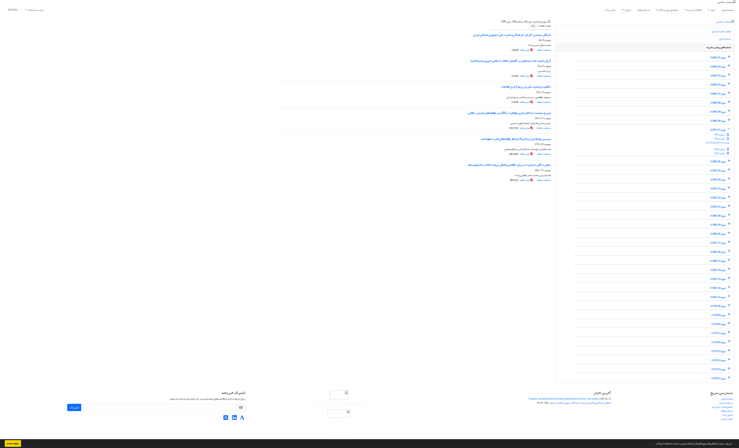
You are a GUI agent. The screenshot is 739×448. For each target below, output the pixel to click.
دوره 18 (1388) (718, 233)
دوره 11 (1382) (718, 297)
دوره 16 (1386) (718, 251)
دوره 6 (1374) (718, 342)
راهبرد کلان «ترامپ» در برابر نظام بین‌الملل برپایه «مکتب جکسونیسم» (509, 165)
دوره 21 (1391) (718, 206)
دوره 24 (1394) (718, 179)
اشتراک (74, 407)
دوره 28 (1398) (718, 120)
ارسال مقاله (643, 9)
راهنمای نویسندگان (668, 9)
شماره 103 (720, 149)
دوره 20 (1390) (718, 215)
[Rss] (226, 418)
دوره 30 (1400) (718, 102)
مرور (712, 9)
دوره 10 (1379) (718, 306)
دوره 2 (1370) (718, 378)
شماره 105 (720, 134)
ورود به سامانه (35, 9)
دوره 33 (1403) (718, 75)
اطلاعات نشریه (694, 9)
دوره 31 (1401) (718, 93)
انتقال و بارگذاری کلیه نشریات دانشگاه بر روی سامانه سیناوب (580, 402)
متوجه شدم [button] (13, 443)
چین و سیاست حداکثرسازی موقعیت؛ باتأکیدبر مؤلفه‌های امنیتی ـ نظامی (509, 113)
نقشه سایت (727, 418)
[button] (654, 444)
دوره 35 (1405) (718, 57)
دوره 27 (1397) (718, 129)
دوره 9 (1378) (718, 315)
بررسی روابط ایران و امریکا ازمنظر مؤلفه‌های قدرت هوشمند (516, 139)
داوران (627, 9)
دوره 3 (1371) (718, 369)
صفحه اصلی (727, 9)
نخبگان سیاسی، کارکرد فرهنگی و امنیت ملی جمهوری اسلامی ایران (512, 35)
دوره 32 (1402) (718, 84)
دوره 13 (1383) (718, 279)
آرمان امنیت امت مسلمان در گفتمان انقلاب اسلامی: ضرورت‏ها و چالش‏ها (511, 61)
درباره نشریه (726, 402)
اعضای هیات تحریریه (722, 406)
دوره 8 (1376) (718, 324)
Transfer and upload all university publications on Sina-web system (563, 398)
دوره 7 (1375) (718, 333)
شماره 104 (720, 138)
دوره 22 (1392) (718, 197)
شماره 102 (720, 153)
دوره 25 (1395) (718, 170)
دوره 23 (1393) (718, 188)
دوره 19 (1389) (718, 224)
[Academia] (242, 418)
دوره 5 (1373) (718, 351)
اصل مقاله (521, 49)
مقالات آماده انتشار (721, 31)
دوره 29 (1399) (718, 111)
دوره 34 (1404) (718, 66)
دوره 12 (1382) (718, 288)
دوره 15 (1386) (718, 260)
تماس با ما (610, 9)
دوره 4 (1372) (718, 360)
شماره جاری (725, 38)
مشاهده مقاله (544, 49)
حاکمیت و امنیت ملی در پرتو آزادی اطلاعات (526, 87)
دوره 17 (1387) (718, 242)
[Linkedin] (234, 418)
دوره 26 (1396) (718, 161)
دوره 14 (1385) (718, 270)
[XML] (498, 21)
